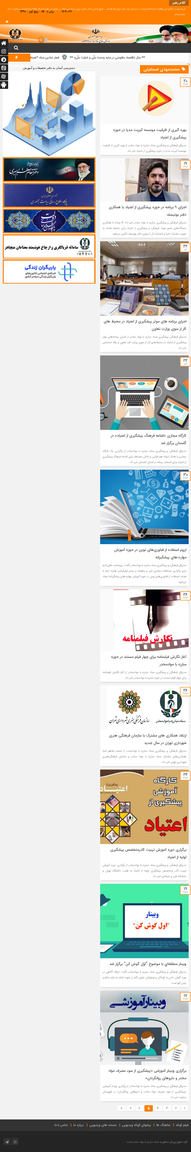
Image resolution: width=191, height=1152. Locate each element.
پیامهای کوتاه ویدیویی (136, 1125)
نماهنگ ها (163, 1125)
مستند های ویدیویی (102, 1125)
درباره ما (78, 1125)
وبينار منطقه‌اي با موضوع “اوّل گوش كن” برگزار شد (147, 964)
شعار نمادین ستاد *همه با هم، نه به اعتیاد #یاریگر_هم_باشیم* (50, 57)
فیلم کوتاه (182, 1125)
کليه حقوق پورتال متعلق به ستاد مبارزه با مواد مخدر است (157, 1142)
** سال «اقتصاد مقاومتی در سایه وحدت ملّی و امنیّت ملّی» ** (135, 57)
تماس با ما (61, 1125)
